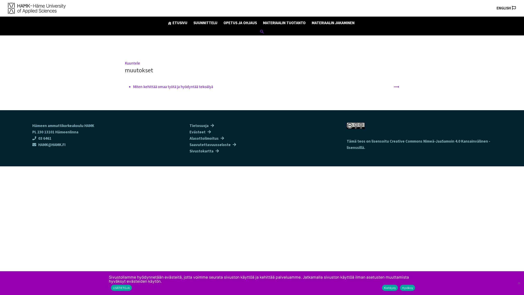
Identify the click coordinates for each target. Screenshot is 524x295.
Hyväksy (407, 287)
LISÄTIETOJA (121, 287)
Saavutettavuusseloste (210, 144)
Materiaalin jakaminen (333, 22)
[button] (262, 32)
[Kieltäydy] (519, 283)
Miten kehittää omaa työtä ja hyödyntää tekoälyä (173, 86)
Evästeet (198, 131)
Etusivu (179, 22)
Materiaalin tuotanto (284, 22)
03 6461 (44, 138)
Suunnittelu (205, 22)
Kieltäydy (390, 287)
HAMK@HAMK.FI (52, 144)
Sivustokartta (201, 151)
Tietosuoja (199, 125)
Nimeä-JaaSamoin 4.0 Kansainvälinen (455, 141)
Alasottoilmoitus (204, 138)
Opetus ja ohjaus (240, 22)
